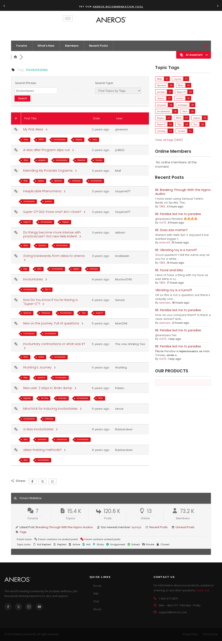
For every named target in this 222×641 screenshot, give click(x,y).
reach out (202, 590)
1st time (44, 398)
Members (71, 46)
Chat (96, 601)
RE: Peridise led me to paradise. (178, 214)
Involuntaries (59, 139)
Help (25, 180)
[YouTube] (39, 606)
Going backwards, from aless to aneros (55, 256)
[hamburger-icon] (68, 18)
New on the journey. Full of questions (52, 323)
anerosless (42, 439)
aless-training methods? (43, 450)
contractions (62, 439)
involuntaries (61, 160)
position (48, 201)
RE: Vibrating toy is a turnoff (176, 250)
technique (76, 180)
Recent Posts (98, 46)
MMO (41, 139)
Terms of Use (210, 634)
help (25, 269)
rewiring (161, 130)
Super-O (27, 222)
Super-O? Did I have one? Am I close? (53, 212)
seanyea (164, 302)
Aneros (160, 98)
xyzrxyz (136, 527)
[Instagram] (29, 606)
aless (39, 269)
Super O (161, 124)
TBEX (162, 206)
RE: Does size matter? (171, 230)
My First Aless (34, 129)
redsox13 (164, 242)
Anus (94, 139)
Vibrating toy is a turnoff (173, 290)
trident (41, 357)
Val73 (162, 222)
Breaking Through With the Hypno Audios (64, 527)
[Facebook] (8, 606)
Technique (45, 313)
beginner (27, 398)
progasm (42, 160)
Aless (25, 139)
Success (98, 160)
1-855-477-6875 (168, 598)
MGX (178, 117)
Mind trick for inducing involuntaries (51, 408)
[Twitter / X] (18, 606)
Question (81, 160)
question (41, 377)
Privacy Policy (190, 634)
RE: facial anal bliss (169, 270)
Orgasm (78, 139)
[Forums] (15, 57)
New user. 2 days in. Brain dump (48, 388)
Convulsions (28, 333)
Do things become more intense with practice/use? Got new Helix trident (52, 234)
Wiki (95, 593)
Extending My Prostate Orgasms (48, 170)
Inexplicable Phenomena (43, 191)
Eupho (160, 117)
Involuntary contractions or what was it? (55, 344)
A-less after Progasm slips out (47, 150)
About (97, 609)
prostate (161, 91)
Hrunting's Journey (38, 367)
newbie (179, 98)
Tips (84, 313)
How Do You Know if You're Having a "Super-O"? (50, 302)
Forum (97, 586)
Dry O (47, 289)
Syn (196, 124)
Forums (21, 46)
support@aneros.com (173, 612)
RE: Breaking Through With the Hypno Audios (183, 192)
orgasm (41, 180)
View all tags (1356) (169, 140)
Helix (25, 245)
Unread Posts (185, 527)
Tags (23, 532)
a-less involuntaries (39, 429)
